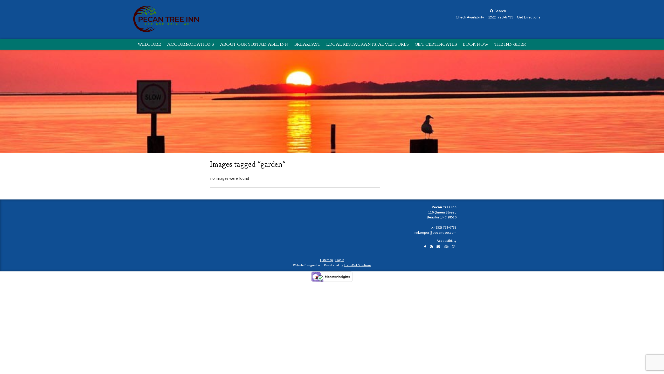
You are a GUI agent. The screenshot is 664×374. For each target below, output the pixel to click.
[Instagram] (453, 246)
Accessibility (447, 240)
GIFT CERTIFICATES (436, 44)
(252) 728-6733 (445, 227)
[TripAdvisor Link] (446, 246)
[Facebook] (425, 246)
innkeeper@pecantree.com (435, 232)
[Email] (438, 246)
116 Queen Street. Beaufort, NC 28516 (442, 215)
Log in (339, 260)
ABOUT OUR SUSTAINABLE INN (254, 44)
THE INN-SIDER (510, 44)
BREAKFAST (307, 44)
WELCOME (149, 44)
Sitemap (327, 260)
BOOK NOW (475, 44)
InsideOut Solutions (357, 265)
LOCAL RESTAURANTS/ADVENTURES (367, 44)
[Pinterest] (431, 246)
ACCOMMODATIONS (190, 44)
